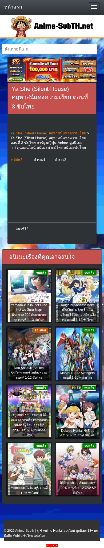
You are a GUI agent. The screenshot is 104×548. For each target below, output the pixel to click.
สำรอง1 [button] (39, 160)
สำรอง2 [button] (60, 160)
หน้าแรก (13, 7)
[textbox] (49, 49)
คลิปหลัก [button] (18, 160)
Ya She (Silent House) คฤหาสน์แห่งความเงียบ (48, 133)
